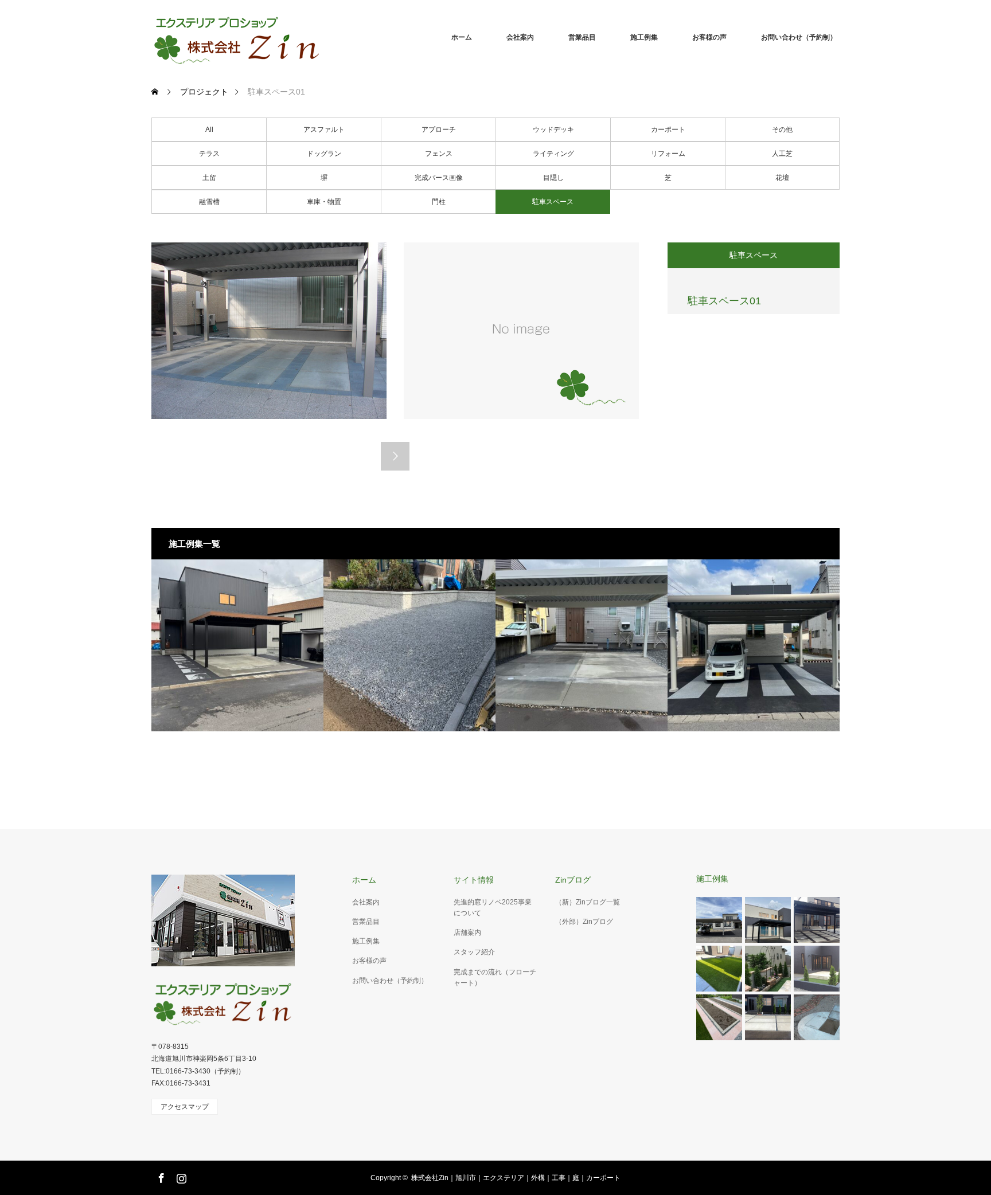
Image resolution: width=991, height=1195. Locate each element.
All (209, 130)
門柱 (439, 202)
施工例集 (644, 37)
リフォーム (668, 154)
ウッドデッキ (553, 130)
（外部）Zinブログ (584, 922)
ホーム (461, 37)
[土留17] (409, 645)
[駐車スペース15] (754, 645)
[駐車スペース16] (582, 645)
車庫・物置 (324, 202)
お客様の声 (709, 37)
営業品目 (582, 37)
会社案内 (520, 37)
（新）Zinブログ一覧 (587, 902)
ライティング (553, 154)
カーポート (668, 130)
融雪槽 (209, 202)
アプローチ (439, 130)
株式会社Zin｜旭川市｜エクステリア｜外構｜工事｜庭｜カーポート (516, 1178)
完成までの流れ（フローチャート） (495, 977)
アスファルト (324, 130)
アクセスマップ (185, 1107)
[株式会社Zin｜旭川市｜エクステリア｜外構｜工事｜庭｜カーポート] (323, 37)
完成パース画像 (439, 178)
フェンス (438, 154)
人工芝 (782, 154)
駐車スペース (552, 202)
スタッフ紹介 (474, 952)
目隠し (553, 178)
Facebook (160, 1176)
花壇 (782, 178)
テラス (209, 154)
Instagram (180, 1176)
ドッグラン (324, 154)
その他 (782, 130)
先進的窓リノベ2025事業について (493, 907)
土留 (209, 178)
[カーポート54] (237, 645)
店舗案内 (467, 932)
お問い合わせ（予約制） (799, 37)
